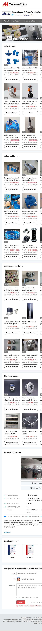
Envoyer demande (12, 79)
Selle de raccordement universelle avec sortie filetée (11, 214)
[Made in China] (15, 4)
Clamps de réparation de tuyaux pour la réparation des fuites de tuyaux (12, 180)
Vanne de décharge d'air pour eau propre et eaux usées (11, 70)
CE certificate (30, 557)
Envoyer (20, 602)
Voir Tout (7, 532)
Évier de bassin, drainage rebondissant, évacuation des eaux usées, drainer (12, 400)
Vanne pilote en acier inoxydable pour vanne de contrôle (30, 137)
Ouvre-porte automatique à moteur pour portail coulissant (12, 324)
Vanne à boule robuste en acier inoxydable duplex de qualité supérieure (12, 104)
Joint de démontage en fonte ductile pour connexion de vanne (11, 247)
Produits (17, 21)
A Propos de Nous (30, 21)
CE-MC (12, 557)
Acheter (30, 113)
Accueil (6, 21)
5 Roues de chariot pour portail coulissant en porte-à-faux (29, 290)
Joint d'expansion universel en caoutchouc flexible (29, 247)
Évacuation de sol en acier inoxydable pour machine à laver (29, 400)
